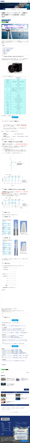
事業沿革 (3, 427)
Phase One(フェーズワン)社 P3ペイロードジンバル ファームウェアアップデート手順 (14, 340)
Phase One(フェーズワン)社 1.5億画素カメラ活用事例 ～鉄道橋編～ (12, 350)
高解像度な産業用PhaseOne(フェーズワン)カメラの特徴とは (10, 322)
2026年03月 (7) (4, 408)
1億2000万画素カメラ (18, 77)
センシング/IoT (11, 431)
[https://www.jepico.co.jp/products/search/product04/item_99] (15, 320)
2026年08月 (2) (4, 407)
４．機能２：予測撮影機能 (6, 50)
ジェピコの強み (24, 423)
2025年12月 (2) (18, 408)
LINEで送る (3, 22)
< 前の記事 (2, 372)
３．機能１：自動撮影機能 (6, 49)
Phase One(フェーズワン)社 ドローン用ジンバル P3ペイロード (11, 329)
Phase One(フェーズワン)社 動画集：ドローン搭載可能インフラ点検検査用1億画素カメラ (15, 332)
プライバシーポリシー (10, 439)
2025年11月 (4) (22, 408)
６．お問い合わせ (4, 52)
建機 (9, 428)
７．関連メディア (4, 53)
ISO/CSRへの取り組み (5, 428)
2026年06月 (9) (13, 407)
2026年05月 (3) (18, 407)
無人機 (10, 430)
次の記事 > (27, 372)
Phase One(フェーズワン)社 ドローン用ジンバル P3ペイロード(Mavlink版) (13, 330)
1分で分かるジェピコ (25, 422)
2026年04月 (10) (23, 407)
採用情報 (2, 433)
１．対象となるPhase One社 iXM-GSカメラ (8, 47)
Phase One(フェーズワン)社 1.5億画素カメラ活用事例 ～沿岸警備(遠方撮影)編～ (14, 352)
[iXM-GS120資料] (15, 117)
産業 (9, 429)
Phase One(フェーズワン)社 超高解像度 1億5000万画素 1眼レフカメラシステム (14, 325)
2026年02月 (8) (8, 408)
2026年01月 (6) (13, 408)
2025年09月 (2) (8, 409)
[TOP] (4, 9)
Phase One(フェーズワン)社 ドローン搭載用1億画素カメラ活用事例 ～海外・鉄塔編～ (14, 357)
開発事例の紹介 (18, 425)
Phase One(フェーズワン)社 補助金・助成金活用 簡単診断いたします (12, 337)
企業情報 (2, 423)
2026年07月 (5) (8, 407)
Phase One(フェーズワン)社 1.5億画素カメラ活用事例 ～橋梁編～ (12, 349)
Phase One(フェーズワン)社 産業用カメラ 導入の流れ (10, 336)
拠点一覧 (3, 426)
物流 (9, 427)
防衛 (9, 423)
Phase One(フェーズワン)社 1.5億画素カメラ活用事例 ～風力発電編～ (12, 351)
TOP (2, 422)
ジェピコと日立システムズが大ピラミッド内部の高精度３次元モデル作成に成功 (13, 360)
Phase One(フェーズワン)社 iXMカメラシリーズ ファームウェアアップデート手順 (14, 339)
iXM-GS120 (18, 78)
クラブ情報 (3, 429)
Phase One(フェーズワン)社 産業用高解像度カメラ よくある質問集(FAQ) (13, 335)
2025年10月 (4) (4, 409)
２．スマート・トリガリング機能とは (7, 48)
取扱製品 (9, 422)
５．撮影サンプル (4, 51)
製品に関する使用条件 (5, 430)
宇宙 (9, 424)
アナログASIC (17, 422)
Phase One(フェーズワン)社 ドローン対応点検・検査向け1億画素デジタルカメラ (14, 328)
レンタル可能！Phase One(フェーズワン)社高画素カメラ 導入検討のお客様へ (13, 343)
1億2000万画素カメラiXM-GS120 (18, 59)
